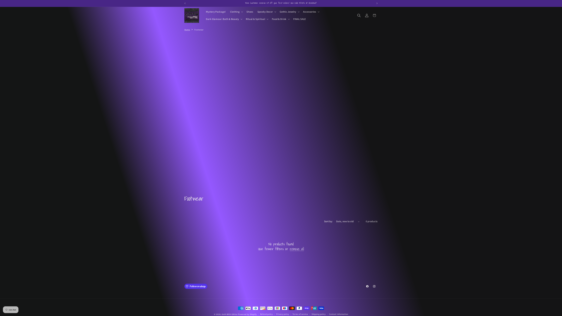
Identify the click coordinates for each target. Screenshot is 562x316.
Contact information (338, 314)
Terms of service (300, 314)
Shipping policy (319, 314)
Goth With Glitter (230, 314)
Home (187, 29)
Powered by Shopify (247, 314)
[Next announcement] (377, 3)
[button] (236, 12)
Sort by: (328, 221)
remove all (297, 249)
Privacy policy (282, 314)
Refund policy (266, 314)
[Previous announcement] (185, 3)
